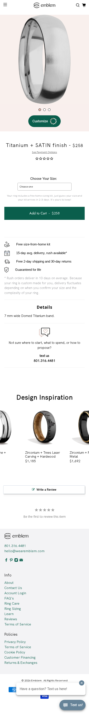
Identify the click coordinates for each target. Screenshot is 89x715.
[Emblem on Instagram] (16, 560)
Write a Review (46, 489)
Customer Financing (20, 657)
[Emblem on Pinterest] (11, 560)
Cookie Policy (14, 652)
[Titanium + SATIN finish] (44, 59)
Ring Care (11, 603)
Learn (9, 614)
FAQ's (9, 598)
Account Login (15, 593)
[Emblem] (44, 5)
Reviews (10, 619)
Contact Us (13, 588)
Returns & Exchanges (20, 662)
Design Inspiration (44, 397)
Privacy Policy (15, 642)
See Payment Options (44, 152)
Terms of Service (17, 624)
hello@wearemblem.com (24, 551)
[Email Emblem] (21, 560)
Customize (40, 121)
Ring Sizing (12, 608)
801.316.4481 (15, 546)
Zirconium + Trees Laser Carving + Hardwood (42, 455)
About (9, 582)
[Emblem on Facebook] (6, 560)
